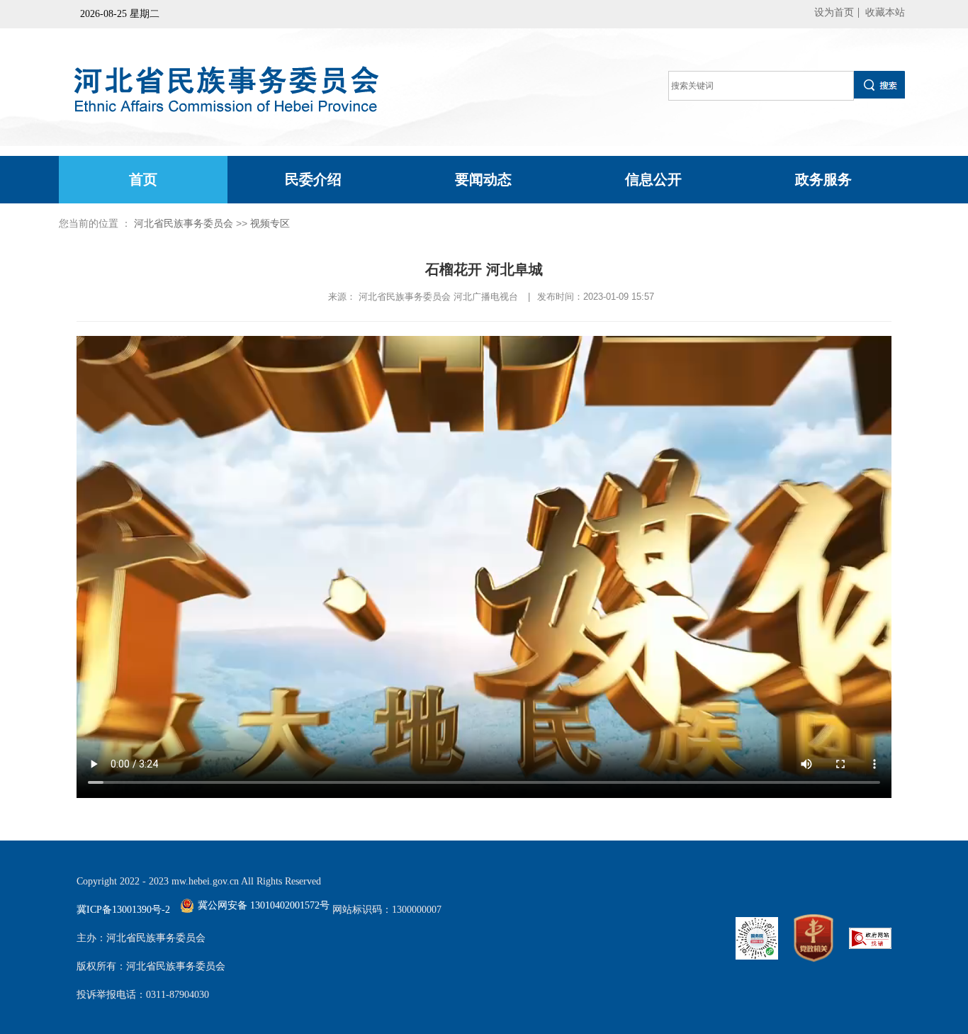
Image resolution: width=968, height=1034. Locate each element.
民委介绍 (313, 179)
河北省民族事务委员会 (183, 223)
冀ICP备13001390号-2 (123, 909)
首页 (143, 179)
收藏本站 (885, 12)
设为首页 (834, 12)
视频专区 (270, 223)
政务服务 (823, 179)
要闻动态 (483, 179)
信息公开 (653, 179)
